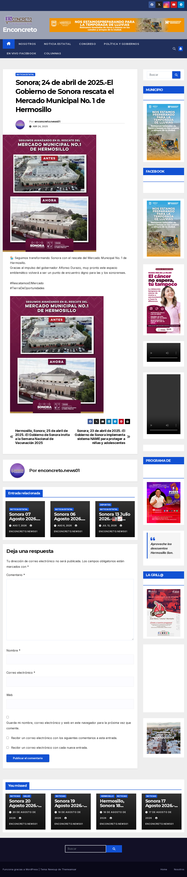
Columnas (52, 53)
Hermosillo (107, 796)
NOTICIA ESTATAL (57, 44)
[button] (174, 49)
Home (164, 869)
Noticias (15, 796)
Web (9, 695)
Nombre (13, 650)
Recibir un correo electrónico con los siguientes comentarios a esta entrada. (64, 738)
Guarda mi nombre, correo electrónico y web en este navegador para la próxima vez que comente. (68, 725)
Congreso (87, 44)
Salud (26, 796)
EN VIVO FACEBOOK (21, 53)
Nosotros (27, 44)
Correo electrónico (20, 672)
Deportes (105, 505)
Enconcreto (20, 29)
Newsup (52, 869)
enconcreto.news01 (47, 121)
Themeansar (69, 869)
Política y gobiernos (121, 44)
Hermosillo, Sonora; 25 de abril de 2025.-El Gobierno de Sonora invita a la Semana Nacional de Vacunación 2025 (42, 437)
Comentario (15, 575)
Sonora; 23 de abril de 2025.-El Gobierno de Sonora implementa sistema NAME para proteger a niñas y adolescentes (100, 437)
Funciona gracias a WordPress (21, 869)
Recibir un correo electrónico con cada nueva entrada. (49, 747)
